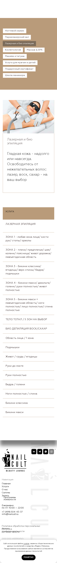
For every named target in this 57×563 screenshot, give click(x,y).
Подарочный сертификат (19, 69)
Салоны (6, 493)
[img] (39, 451)
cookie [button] (26, 543)
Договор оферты (11, 532)
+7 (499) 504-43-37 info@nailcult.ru (12, 513)
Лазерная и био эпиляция (19, 43)
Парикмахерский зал (17, 37)
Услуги (5, 487)
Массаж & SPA (34, 50)
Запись (5, 496)
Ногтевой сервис (14, 31)
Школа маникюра (15, 75)
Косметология (13, 50)
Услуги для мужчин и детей (20, 63)
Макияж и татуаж (15, 56)
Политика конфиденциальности (13, 530)
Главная (6, 484)
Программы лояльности (10, 498)
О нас (5, 490)
